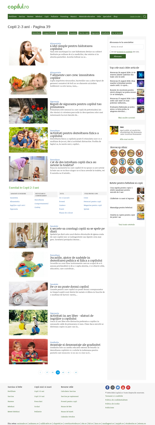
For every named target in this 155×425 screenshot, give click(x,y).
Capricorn (122, 170)
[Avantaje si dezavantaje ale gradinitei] (28, 351)
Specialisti (107, 16)
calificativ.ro (46, 423)
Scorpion (139, 161)
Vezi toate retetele (127, 224)
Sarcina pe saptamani (70, 396)
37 (47, 372)
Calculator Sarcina (68, 391)
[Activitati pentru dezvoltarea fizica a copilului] (28, 140)
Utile (99, 16)
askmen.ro (34, 423)
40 (63, 372)
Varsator (131, 170)
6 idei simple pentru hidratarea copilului (71, 47)
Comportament (49, 33)
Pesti (139, 170)
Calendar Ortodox (68, 416)
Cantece (62, 205)
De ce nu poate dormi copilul (69, 286)
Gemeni (131, 153)
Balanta (131, 161)
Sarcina (22, 16)
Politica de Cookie (112, 403)
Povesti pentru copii (69, 401)
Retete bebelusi (14, 411)
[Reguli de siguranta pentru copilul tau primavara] (28, 111)
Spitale (86, 209)
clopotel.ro (58, 423)
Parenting (64, 16)
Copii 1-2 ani (39, 391)
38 (52, 372)
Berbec (114, 153)
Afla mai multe (127, 139)
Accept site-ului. (125, 52)
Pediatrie (54, 16)
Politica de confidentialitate (116, 399)
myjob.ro (120, 423)
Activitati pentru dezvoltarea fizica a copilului (74, 134)
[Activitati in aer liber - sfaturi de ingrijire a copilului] (28, 322)
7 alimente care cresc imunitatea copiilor (72, 76)
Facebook (107, 387)
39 (58, 372)
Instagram (113, 387)
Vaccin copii (84, 33)
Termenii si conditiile (114, 396)
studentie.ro (130, 423)
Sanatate (73, 33)
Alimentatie (62, 33)
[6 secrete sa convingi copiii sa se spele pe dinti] (28, 235)
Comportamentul (41, 203)
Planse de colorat (66, 212)
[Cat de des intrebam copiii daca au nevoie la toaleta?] (28, 169)
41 (68, 372)
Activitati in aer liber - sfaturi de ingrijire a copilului (71, 317)
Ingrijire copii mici (17, 205)
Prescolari (38, 401)
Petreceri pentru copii (92, 201)
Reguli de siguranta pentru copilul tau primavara (75, 105)
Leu (114, 161)
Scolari (37, 406)
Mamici (73, 16)
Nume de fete (66, 406)
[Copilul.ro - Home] (18, 7)
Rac (139, 153)
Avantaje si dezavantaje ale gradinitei (75, 345)
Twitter (118, 387)
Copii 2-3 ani (39, 396)
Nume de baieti (67, 411)
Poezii (61, 209)
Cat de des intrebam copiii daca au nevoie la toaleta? (73, 163)
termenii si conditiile (124, 52)
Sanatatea (14, 197)
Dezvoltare (36, 33)
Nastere (30, 16)
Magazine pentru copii (93, 205)
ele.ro (84, 423)
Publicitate (109, 407)
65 (76, 372)
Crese (86, 197)
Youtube (123, 387)
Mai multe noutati (126, 117)
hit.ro (90, 423)
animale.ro (22, 423)
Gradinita (105, 33)
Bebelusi (39, 16)
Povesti (62, 201)
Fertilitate (13, 16)
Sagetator (114, 170)
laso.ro (98, 423)
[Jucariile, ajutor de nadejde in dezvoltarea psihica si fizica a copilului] (28, 264)
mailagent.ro (108, 423)
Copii (47, 16)
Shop (115, 16)
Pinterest (128, 387)
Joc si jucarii (117, 33)
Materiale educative (87, 16)
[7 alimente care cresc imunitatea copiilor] (28, 82)
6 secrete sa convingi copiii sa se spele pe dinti (77, 229)
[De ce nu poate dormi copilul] (28, 293)
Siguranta (95, 33)
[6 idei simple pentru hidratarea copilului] (28, 52)
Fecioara (122, 161)
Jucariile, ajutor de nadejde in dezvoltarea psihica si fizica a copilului (76, 258)
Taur (122, 153)
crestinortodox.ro (72, 423)
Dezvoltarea (39, 199)
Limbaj (37, 207)
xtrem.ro (142, 423)
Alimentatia (14, 201)
